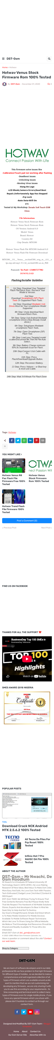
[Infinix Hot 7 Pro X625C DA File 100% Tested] (12, 859)
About (24, 1031)
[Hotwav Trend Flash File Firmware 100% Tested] (13, 496)
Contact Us (35, 1031)
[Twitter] (18, 440)
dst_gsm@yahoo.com (30, 933)
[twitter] (23, 1011)
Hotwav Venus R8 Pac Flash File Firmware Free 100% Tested (13, 480)
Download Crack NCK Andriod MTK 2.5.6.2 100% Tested (25, 828)
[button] (3, 58)
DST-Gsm (13, 58)
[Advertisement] (27, 27)
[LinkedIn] (30, 440)
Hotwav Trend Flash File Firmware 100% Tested (13, 509)
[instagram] (37, 1011)
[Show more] (5, 446)
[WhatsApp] (24, 440)
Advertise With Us (38, 1035)
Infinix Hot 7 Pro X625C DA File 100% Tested (37, 859)
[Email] (43, 440)
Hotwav (13, 67)
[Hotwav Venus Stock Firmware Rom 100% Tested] (40, 465)
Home (5, 67)
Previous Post (10, 528)
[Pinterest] (36, 440)
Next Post (45, 528)
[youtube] (30, 1011)
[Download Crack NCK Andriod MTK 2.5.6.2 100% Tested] (27, 805)
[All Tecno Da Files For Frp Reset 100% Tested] (12, 842)
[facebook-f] (17, 1011)
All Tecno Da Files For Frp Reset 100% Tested (37, 842)
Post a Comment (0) (27, 520)
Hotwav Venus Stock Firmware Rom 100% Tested (39, 478)
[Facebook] (12, 440)
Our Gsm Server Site (17, 1035)
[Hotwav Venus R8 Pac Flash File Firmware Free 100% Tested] (13, 465)
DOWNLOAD (27, 273)
